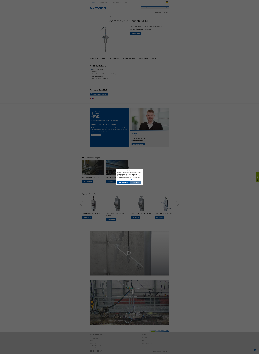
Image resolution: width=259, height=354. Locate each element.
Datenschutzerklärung (126, 179)
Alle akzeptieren (123, 182)
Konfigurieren (135, 182)
